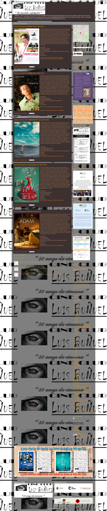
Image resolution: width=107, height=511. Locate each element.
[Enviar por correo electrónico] (29, 66)
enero (76, 334)
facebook (74, 271)
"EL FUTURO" (75, 362)
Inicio (44, 255)
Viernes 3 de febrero (76, 407)
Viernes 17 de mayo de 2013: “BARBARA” (79, 395)
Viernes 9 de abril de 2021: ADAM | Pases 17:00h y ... (83, 331)
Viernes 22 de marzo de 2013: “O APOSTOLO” (80, 400)
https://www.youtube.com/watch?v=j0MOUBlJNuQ (54, 245)
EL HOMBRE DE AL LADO (77, 373)
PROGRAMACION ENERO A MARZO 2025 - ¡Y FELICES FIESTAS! (28, 273)
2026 (75, 301)
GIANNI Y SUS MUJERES (76, 376)
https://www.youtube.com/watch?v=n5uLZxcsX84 (54, 156)
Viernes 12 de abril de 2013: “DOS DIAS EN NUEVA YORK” (82, 388)
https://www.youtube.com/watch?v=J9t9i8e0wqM (54, 110)
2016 (75, 343)
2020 (75, 337)
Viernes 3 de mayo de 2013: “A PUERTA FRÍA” (80, 409)
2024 (75, 305)
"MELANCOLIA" (75, 368)
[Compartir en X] (31, 66)
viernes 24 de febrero (76, 401)
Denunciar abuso (76, 430)
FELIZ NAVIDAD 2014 (76, 374)
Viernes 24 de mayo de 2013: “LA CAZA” (79, 403)
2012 (75, 350)
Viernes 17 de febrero (76, 394)
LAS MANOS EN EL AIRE (76, 377)
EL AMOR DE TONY (76, 371)
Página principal (75, 427)
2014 (75, 346)
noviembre (77, 313)
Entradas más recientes (19, 255)
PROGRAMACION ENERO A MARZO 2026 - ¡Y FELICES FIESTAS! (28, 261)
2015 (75, 345)
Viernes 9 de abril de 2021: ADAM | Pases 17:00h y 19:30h (27, 211)
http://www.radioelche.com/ (78, 293)
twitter (74, 274)
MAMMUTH (75, 379)
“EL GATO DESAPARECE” (77, 364)
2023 (75, 306)
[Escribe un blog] (30, 66)
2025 (75, 303)
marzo (76, 333)
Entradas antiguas (66, 255)
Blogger (60, 508)
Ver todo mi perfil (76, 441)
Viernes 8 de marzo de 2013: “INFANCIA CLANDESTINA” (81, 413)
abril (76, 323)
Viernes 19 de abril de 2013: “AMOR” (78, 397)
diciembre (77, 311)
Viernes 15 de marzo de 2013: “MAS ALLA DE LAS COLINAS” (82, 392)
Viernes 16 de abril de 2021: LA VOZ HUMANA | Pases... (84, 329)
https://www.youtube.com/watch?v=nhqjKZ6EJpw (54, 58)
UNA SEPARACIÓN (75, 382)
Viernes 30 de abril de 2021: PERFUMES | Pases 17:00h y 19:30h (29, 26)
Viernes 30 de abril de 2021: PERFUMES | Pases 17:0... (83, 324)
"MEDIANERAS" (75, 367)
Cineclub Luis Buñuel (82, 434)
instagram (74, 273)
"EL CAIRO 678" (75, 361)
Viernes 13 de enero (76, 389)
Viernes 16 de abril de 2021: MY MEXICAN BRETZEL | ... (83, 327)
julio (76, 318)
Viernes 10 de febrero (76, 385)
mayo (76, 321)
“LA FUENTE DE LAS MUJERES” (78, 365)
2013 (75, 348)
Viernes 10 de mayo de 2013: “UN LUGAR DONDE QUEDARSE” (82, 386)
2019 (75, 338)
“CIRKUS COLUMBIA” (76, 359)
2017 (75, 341)
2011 (75, 351)
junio (76, 319)
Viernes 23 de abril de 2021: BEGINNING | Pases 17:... (83, 326)
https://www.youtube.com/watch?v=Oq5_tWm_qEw (54, 200)
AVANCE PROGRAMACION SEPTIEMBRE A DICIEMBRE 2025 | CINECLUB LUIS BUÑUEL (32, 267)
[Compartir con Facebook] (32, 66)
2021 (75, 310)
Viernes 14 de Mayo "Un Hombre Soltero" (79, 391)
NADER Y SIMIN (75, 380)
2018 (75, 340)
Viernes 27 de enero (76, 406)
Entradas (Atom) (21, 258)
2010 (75, 353)
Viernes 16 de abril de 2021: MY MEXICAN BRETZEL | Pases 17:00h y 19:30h (31, 120)
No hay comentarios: (24, 66)
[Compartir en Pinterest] (34, 66)
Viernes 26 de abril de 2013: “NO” (78, 404)
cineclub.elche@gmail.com (77, 265)
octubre (76, 314)
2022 (75, 308)
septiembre (77, 316)
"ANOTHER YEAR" (75, 358)
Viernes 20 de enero (76, 398)
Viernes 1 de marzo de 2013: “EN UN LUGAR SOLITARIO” (81, 383)
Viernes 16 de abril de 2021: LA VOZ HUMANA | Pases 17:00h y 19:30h (30, 165)
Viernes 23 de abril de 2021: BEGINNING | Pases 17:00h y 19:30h (29, 73)
